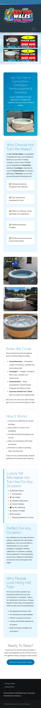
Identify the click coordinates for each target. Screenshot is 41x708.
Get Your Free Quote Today (20, 662)
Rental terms (9, 687)
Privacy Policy (10, 684)
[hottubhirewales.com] (19, 15)
